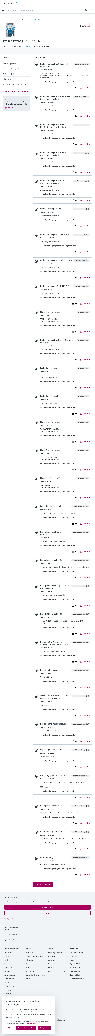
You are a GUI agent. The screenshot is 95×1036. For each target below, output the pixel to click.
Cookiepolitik (31, 1023)
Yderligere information (11, 919)
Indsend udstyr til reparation (57, 971)
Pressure (7, 971)
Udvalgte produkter (10, 990)
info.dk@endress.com (15, 940)
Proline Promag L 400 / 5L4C (31, 20)
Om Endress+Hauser (76, 953)
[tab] (6, 46)
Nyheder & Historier (76, 964)
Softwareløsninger (10, 986)
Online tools (8, 994)
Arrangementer (75, 967)
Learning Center (53, 964)
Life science (30, 964)
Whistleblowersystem (77, 979)
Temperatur (8, 967)
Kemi (28, 967)
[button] (47, 907)
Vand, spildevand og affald (34, 956)
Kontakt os (73, 956)
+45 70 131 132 (13, 935)
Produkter (6, 20)
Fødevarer (29, 953)
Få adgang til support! (55, 953)
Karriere (72, 960)
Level (6, 960)
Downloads (51, 956)
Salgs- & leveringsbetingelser (56, 1020)
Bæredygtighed (75, 975)
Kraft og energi (31, 971)
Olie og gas (29, 960)
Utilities (28, 979)
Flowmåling (15, 20)
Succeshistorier (75, 971)
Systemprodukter (9, 975)
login (89, 26)
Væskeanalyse (8, 964)
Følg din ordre (52, 967)
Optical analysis (9, 979)
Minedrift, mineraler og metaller (36, 975)
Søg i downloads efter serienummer (16, 91)
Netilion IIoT (8, 982)
